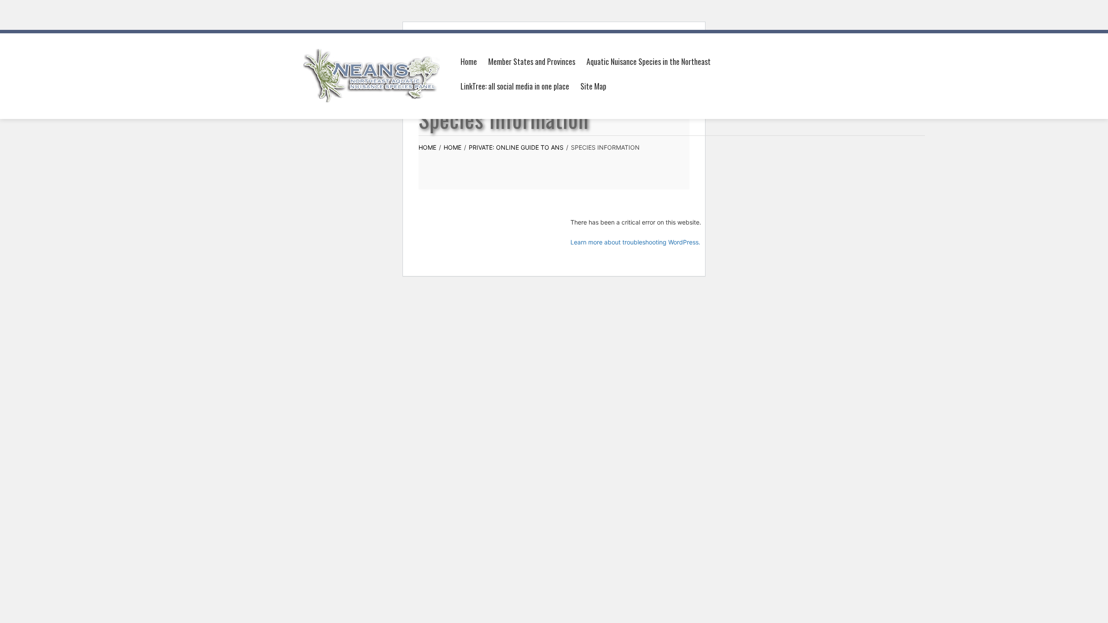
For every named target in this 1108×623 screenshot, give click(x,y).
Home (469, 61)
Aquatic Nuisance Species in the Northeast (648, 61)
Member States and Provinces (531, 61)
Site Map (593, 86)
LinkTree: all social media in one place (515, 86)
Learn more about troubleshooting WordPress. (635, 242)
